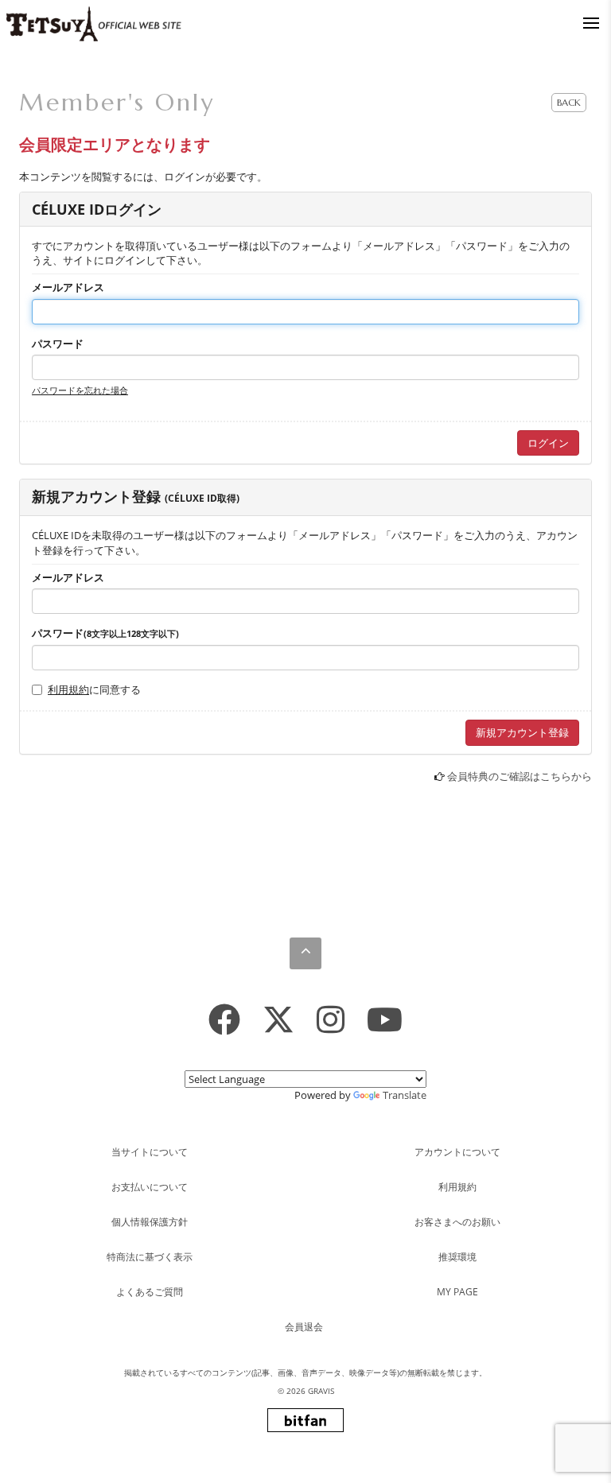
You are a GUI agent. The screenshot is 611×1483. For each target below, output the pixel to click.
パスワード (58, 343)
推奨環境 (457, 1257)
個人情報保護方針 (149, 1222)
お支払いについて (149, 1187)
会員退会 (304, 1327)
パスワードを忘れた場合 (80, 390)
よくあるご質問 (149, 1292)
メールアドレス (68, 287)
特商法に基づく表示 (150, 1257)
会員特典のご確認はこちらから (519, 776)
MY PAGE (457, 1292)
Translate (404, 1095)
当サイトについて (149, 1152)
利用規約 (68, 689)
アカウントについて (457, 1152)
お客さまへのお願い (457, 1222)
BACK (569, 102)
